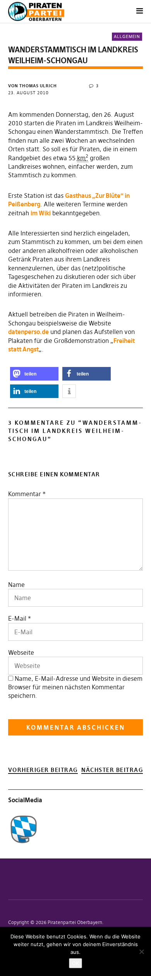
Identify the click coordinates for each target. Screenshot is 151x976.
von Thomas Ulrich (32, 85)
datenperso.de (28, 332)
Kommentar (27, 494)
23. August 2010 (28, 92)
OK (75, 963)
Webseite (21, 652)
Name (16, 584)
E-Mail (17, 618)
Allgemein (127, 36)
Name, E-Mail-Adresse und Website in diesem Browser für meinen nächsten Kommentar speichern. (75, 687)
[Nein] (141, 951)
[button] (34, 374)
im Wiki (41, 213)
